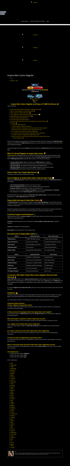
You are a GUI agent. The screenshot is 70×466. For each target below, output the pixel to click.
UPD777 (12, 404)
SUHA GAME (13, 434)
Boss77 (12, 442)
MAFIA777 (12, 437)
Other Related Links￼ (18, 138)
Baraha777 (13, 370)
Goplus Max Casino (12, 155)
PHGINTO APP (13, 414)
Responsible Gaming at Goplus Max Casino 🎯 (21, 116)
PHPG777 (12, 377)
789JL (11, 363)
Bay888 (12, 405)
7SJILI (11, 427)
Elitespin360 (13, 368)
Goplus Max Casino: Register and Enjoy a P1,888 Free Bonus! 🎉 (25, 109)
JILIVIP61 (12, 424)
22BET (11, 388)
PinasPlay (12, 372)
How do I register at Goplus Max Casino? (21, 126)
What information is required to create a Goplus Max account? (27, 129)
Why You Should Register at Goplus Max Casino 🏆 (22, 111)
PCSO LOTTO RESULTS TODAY (37, 21)
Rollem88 (12, 407)
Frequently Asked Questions (19, 124)
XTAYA (12, 435)
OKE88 (11, 402)
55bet (11, 400)
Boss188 (12, 398)
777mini (12, 412)
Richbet (12, 410)
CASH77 (12, 380)
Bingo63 (12, 373)
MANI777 (12, 387)
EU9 (11, 441)
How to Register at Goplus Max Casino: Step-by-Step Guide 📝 (25, 114)
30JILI (11, 422)
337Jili (11, 395)
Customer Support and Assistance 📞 (19, 118)
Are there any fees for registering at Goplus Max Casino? (25, 134)
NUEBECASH (13, 432)
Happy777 (12, 409)
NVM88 (12, 393)
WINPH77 (12, 430)
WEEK (11, 439)
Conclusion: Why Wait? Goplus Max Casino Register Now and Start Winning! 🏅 (29, 121)
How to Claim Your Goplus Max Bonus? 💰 (20, 112)
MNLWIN (12, 390)
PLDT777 (12, 429)
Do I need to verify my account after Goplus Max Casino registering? (28, 133)
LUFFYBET (12, 378)
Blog (48, 21)
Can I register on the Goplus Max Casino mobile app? (25, 131)
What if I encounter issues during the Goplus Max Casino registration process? (31, 136)
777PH (11, 383)
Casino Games (24, 21)
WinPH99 (12, 385)
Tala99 (12, 367)
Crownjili (12, 447)
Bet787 (12, 375)
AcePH (11, 419)
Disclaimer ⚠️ (13, 123)
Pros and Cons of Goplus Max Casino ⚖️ (20, 119)
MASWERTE (13, 382)
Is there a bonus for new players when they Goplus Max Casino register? (29, 128)
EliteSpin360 (13, 365)
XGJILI (11, 425)
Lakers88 (12, 417)
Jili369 (11, 392)
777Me (12, 446)
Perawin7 (12, 415)
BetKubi (12, 397)
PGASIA (12, 420)
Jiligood (12, 444)
